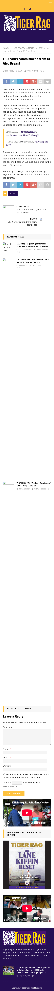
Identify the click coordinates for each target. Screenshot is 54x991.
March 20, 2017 (24, 488)
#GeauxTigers (27, 132)
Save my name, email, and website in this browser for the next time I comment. (26, 776)
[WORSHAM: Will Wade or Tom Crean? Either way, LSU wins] (8, 590)
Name (6, 749)
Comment (8, 727)
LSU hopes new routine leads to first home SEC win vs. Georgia (33, 260)
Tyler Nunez (32, 71)
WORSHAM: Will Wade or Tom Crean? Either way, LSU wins (34, 484)
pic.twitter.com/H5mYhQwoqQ (22, 135)
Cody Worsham (42, 249)
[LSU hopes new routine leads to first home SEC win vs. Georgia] (8, 367)
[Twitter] (29, 9)
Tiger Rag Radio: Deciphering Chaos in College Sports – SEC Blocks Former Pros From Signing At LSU (33, 970)
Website (7, 766)
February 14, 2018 (25, 249)
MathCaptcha (13, 786)
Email (6, 757)
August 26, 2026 (24, 975)
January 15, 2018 (25, 265)
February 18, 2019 (13, 71)
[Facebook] (24, 9)
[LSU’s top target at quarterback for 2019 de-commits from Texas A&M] (8, 247)
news (12, 193)
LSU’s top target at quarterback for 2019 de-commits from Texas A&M (33, 245)
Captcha (7, 782)
